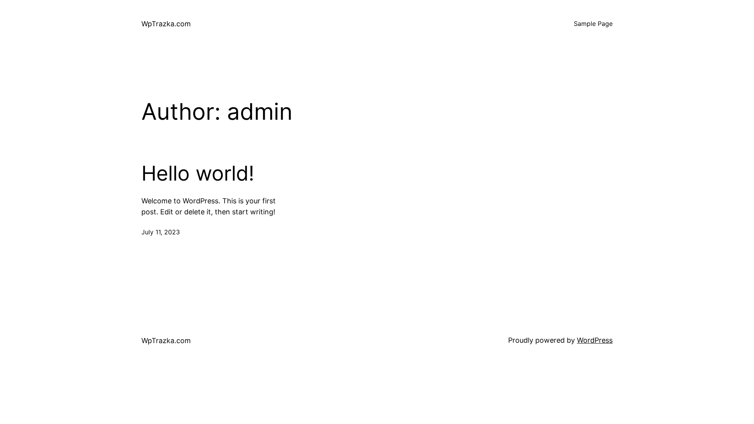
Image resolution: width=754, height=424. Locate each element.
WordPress (595, 340)
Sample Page (593, 23)
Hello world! (197, 173)
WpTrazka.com (166, 24)
